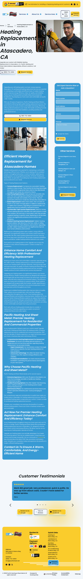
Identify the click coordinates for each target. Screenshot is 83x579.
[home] (5, 14)
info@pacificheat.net (13, 561)
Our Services (10, 26)
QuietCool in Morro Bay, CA (52, 557)
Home (2, 26)
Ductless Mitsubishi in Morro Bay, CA (52, 544)
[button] (23, 14)
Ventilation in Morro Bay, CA (52, 540)
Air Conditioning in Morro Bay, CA (53, 549)
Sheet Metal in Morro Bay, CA (52, 553)
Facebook (41, 437)
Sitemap (78, 574)
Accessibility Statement (65, 574)
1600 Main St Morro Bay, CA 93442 (13, 552)
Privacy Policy (54, 574)
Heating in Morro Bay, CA (52, 536)
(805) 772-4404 (11, 559)
